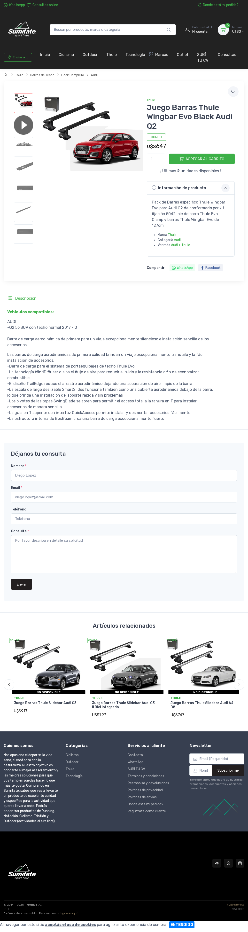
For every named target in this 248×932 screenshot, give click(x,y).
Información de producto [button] (182, 188)
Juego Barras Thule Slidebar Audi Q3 (45, 703)
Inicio (45, 54)
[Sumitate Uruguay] (22, 30)
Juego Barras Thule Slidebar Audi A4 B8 (201, 705)
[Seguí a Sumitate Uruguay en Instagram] (240, 863)
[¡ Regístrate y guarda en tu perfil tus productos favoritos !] (233, 91)
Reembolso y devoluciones (148, 783)
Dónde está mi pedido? (145, 804)
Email (16, 488)
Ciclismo (66, 54)
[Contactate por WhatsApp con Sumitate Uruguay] (228, 863)
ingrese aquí (68, 913)
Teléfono (18, 509)
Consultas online (45, 5)
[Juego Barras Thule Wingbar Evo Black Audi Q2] (23, 103)
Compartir (156, 268)
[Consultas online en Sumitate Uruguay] (216, 863)
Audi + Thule (180, 245)
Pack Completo (72, 75)
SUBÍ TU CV (202, 57)
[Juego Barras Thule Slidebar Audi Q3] (45, 665)
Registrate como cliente (147, 811)
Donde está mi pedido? (221, 5)
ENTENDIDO (182, 924)
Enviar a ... (20, 57)
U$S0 (238, 30)
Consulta (20, 531)
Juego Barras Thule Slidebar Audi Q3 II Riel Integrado (123, 705)
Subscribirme (228, 770)
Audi (94, 75)
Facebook (213, 268)
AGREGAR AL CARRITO (205, 159)
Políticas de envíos (142, 797)
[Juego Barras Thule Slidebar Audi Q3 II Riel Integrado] (124, 665)
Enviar (21, 584)
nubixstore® (235, 904)
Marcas (161, 54)
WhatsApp (17, 5)
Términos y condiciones (146, 776)
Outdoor (90, 54)
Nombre (18, 466)
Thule (111, 54)
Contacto (135, 755)
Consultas (227, 54)
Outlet (182, 54)
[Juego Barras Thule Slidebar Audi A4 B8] (202, 665)
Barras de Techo (42, 75)
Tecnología (135, 54)
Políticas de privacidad (145, 790)
